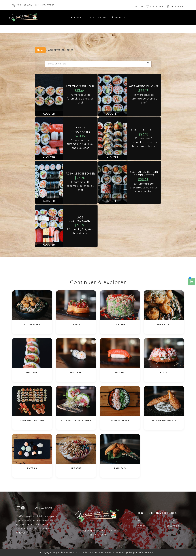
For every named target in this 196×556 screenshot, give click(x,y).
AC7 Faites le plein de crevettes (144, 173)
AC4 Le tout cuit (143, 130)
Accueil (76, 17)
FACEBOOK (177, 6)
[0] (191, 281)
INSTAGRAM (157, 6)
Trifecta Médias (146, 552)
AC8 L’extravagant (80, 219)
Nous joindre (97, 17)
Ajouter (49, 113)
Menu (40, 50)
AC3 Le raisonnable (80, 129)
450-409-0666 (24, 5)
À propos (118, 17)
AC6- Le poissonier (80, 173)
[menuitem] (136, 6)
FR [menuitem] (142, 6)
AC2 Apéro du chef (144, 86)
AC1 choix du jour (80, 86)
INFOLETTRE (47, 5)
